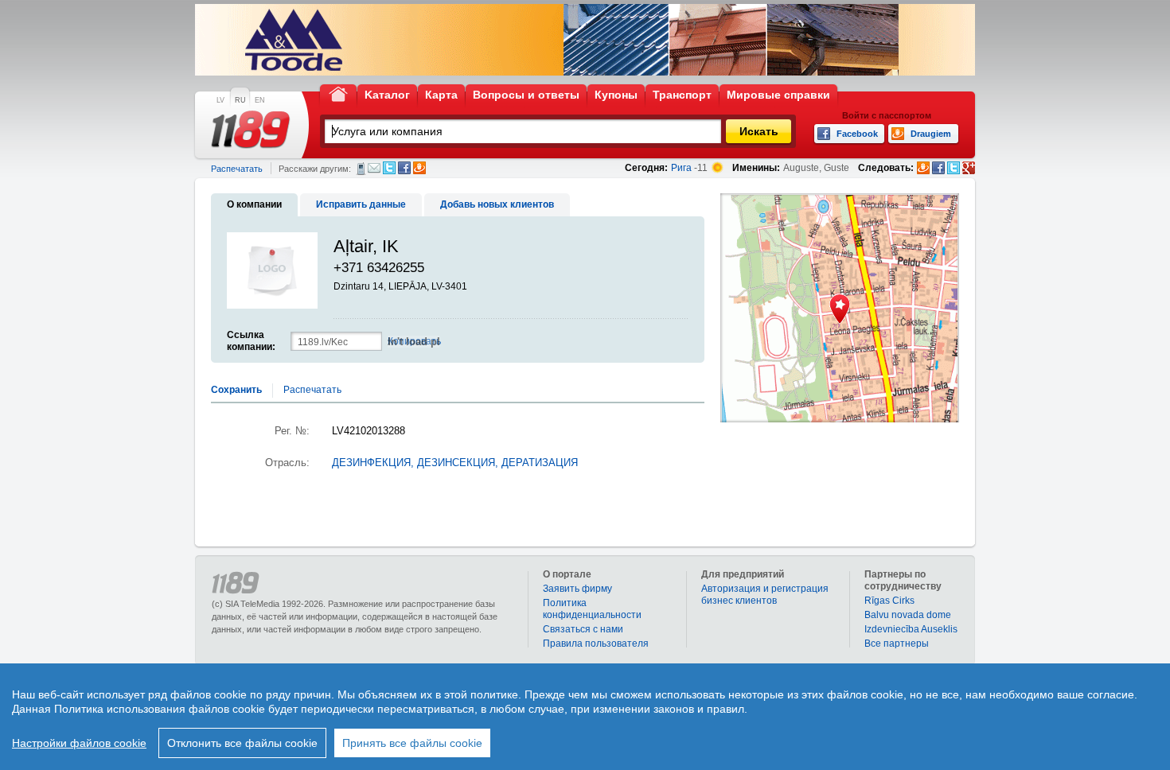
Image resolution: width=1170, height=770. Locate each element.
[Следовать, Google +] (968, 167)
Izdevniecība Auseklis (910, 629)
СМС (361, 168)
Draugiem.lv (419, 167)
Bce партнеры (896, 643)
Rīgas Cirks (889, 600)
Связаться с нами (583, 629)
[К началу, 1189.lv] (338, 93)
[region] (585, 716)
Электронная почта (374, 167)
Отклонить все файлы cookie (242, 743)
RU (240, 100)
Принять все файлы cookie (412, 743)
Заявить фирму (577, 588)
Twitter (389, 167)
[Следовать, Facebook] (938, 167)
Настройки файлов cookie (79, 743)
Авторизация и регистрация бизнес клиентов (765, 594)
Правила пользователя (596, 643)
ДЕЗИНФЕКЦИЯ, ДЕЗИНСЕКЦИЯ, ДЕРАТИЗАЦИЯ (455, 463)
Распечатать (237, 168)
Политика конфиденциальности (592, 608)
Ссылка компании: (251, 340)
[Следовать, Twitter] (953, 167)
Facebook (404, 167)
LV (220, 100)
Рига (681, 167)
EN (260, 100)
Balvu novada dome (907, 614)
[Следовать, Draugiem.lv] (923, 167)
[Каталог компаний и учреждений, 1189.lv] (251, 130)
